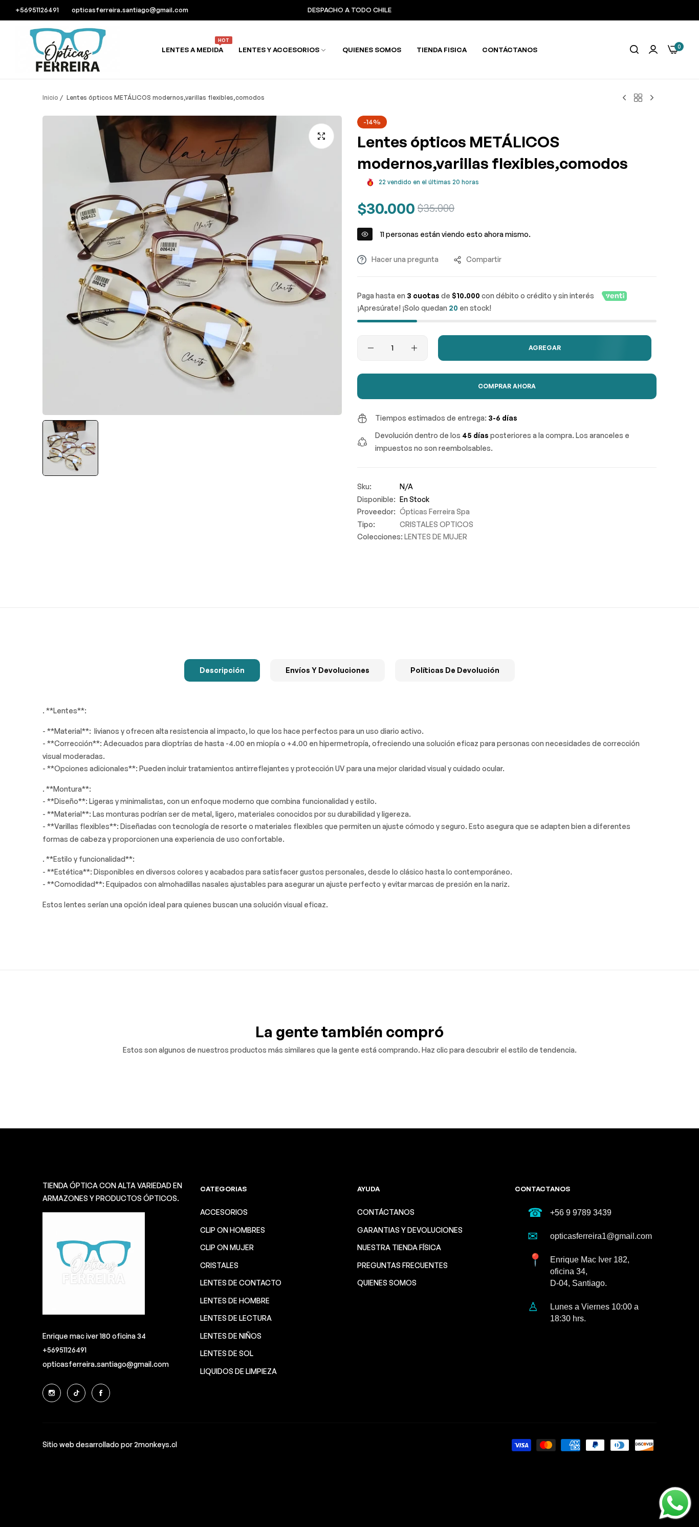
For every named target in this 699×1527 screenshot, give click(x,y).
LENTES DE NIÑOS (230, 1336)
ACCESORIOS (224, 1212)
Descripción (222, 670)
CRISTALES (219, 1265)
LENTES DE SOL (226, 1353)
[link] (283, 50)
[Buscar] (634, 49)
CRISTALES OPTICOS (436, 524)
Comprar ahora (507, 386)
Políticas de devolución (454, 670)
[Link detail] (51, 1393)
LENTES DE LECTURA (236, 1318)
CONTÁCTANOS (385, 1212)
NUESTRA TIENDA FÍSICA (399, 1247)
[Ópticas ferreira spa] (67, 50)
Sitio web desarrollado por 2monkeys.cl (109, 1444)
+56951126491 (64, 1349)
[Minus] (371, 348)
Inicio (50, 97)
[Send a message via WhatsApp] (675, 1503)
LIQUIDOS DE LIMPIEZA (238, 1371)
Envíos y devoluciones (327, 670)
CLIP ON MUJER (227, 1247)
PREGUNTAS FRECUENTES (402, 1265)
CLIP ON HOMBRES (232, 1230)
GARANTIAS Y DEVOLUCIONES (410, 1230)
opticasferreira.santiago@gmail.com (105, 1364)
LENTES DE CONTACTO (240, 1282)
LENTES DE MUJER (435, 536)
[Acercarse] (321, 136)
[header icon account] (653, 49)
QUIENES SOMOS (387, 1282)
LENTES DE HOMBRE (235, 1300)
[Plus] (414, 348)
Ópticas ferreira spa (435, 511)
